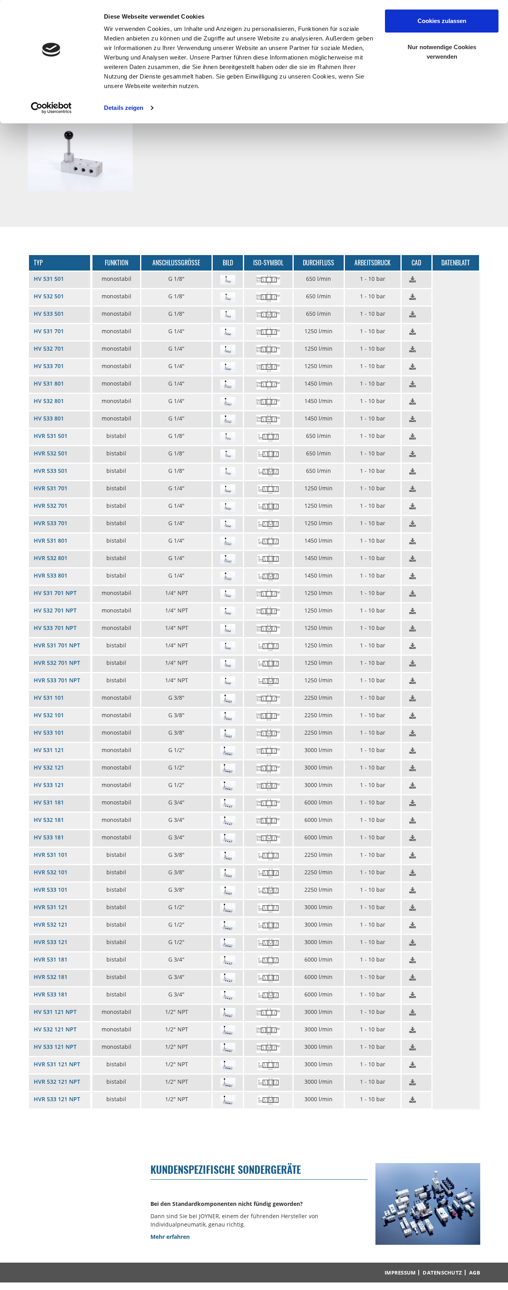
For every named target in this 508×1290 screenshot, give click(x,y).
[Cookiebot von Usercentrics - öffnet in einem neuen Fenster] (51, 108)
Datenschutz (442, 1272)
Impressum (400, 1272)
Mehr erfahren (170, 1236)
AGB (474, 1272)
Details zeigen (123, 107)
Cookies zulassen (442, 20)
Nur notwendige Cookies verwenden (442, 52)
